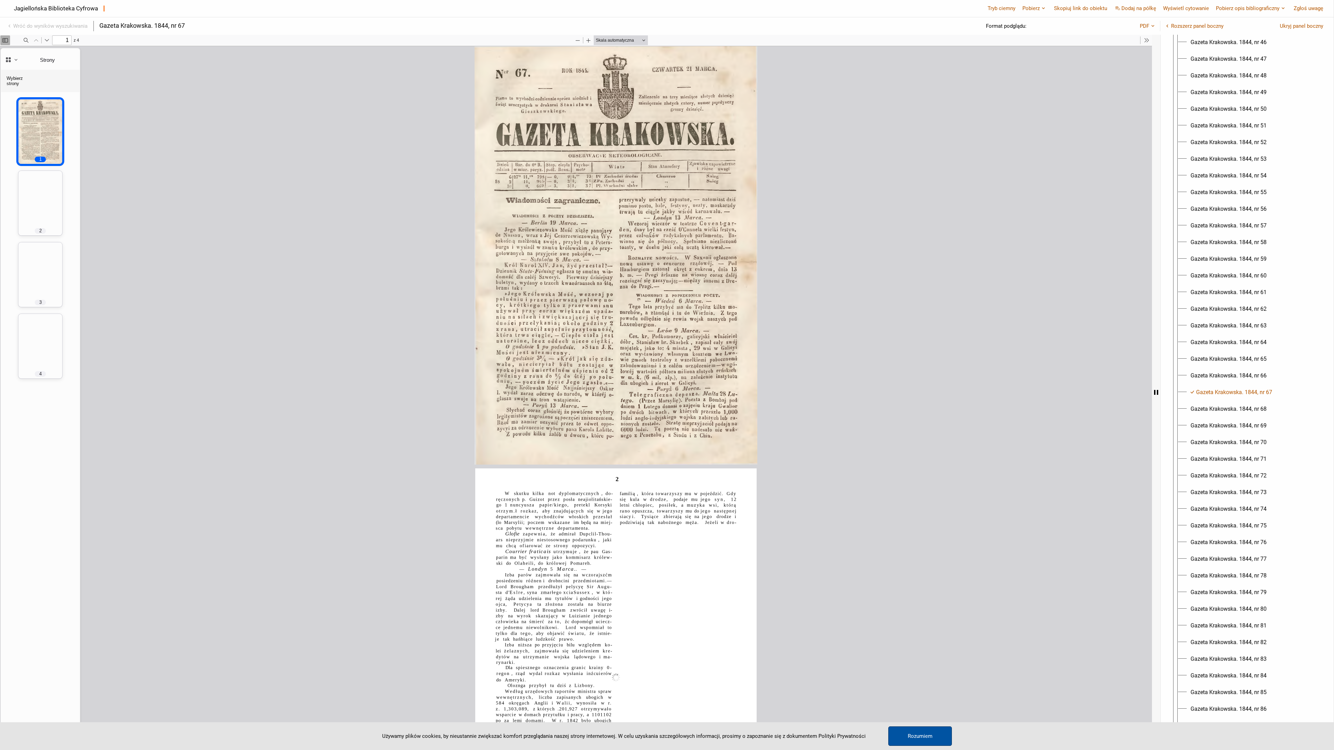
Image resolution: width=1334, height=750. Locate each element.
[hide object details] (1156, 392)
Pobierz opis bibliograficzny (1247, 8)
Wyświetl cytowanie (1186, 8)
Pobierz (1031, 8)
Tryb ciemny (1001, 8)
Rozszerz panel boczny (1197, 26)
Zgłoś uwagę (1308, 8)
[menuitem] (1228, 42)
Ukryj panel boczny (1301, 26)
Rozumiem (920, 736)
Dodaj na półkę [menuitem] (1138, 8)
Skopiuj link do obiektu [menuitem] (1080, 8)
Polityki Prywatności (842, 736)
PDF (1144, 26)
